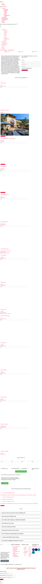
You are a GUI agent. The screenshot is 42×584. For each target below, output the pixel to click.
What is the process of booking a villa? (9, 516)
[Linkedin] (33, 552)
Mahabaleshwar (7, 15)
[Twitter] (39, 549)
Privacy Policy (30, 555)
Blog (3, 21)
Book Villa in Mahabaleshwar (16, 556)
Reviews (25, 552)
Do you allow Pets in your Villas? (8, 523)
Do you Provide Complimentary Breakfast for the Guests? (12, 540)
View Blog (2, 505)
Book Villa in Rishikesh (15, 548)
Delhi (5, 16)
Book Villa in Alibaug (15, 554)
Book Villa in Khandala (15, 550)
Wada (5, 11)
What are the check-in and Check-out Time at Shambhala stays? (14, 512)
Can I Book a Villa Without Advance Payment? (10, 537)
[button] (21, 513)
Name (1, 573)
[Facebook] (33, 549)
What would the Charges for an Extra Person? (10, 530)
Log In (3, 3)
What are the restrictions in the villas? (9, 526)
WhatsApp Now (11, 50)
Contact (3, 22)
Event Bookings (5, 18)
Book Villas (4, 17)
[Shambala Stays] (3, 6)
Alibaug (5, 12)
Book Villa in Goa (16, 546)
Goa (5, 13)
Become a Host (4, 19)
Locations (4, 8)
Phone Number (2, 575)
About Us (4, 20)
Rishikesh (6, 10)
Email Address (2, 577)
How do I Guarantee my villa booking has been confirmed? (13, 533)
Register (3, 4)
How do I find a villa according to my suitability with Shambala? (13, 519)
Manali (5, 14)
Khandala (6, 9)
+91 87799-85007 (4, 50)
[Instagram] (36, 549)
